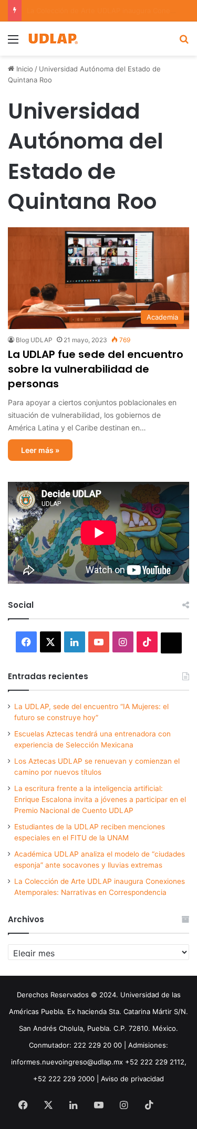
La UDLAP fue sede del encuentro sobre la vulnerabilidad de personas (95, 369)
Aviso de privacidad (132, 1078)
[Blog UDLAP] (52, 38)
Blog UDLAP (34, 340)
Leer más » (40, 450)
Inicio (23, 69)
